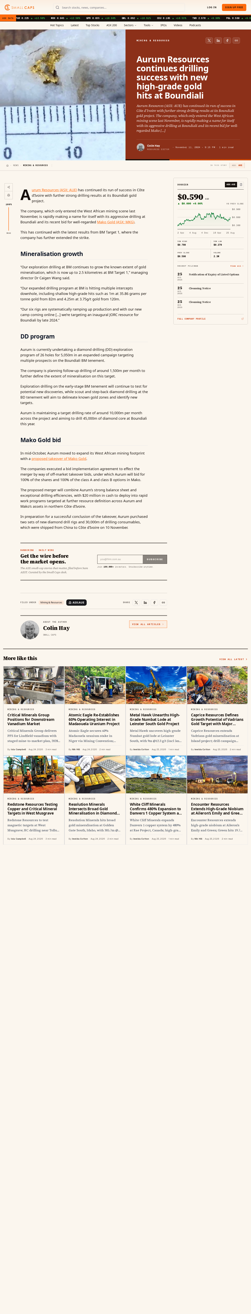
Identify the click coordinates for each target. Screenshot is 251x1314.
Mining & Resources (51, 602)
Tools (147, 25)
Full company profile (191, 319)
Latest (75, 25)
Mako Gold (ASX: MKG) (115, 222)
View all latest (231, 659)
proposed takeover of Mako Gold (59, 458)
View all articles (146, 624)
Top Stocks (92, 25)
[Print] (9, 195)
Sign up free (234, 7)
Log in (211, 7)
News (16, 165)
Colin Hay (153, 145)
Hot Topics (57, 25)
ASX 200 (111, 25)
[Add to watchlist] (241, 184)
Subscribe (155, 559)
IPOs (164, 25)
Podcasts (195, 25)
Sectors (129, 25)
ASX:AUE (78, 602)
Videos (178, 25)
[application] (210, 221)
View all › (237, 265)
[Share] (9, 187)
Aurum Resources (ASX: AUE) (54, 190)
